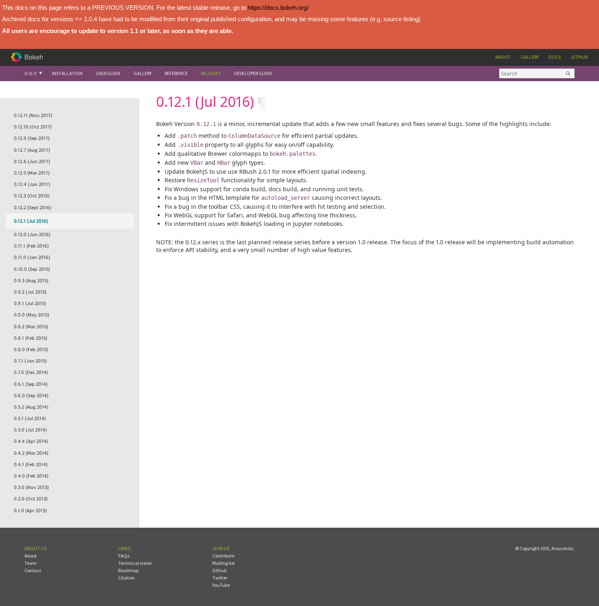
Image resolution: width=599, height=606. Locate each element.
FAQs (123, 556)
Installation (67, 73)
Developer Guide (253, 73)
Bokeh (33, 57)
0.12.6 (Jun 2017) (32, 161)
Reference (176, 73)
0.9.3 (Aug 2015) (31, 280)
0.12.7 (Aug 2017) (32, 150)
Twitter (219, 578)
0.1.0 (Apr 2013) (30, 510)
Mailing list (223, 563)
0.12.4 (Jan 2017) (32, 184)
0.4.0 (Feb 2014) (31, 476)
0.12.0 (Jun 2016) (32, 234)
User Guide (108, 73)
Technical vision (135, 563)
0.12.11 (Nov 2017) (33, 115)
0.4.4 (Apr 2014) (31, 441)
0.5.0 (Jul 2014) (30, 430)
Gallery (530, 57)
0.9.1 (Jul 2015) (30, 303)
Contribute (223, 556)
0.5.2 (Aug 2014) (31, 407)
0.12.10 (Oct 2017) (33, 127)
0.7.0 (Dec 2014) (31, 372)
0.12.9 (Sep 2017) (32, 138)
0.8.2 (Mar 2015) (31, 326)
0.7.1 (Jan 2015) (30, 361)
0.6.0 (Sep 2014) (31, 395)
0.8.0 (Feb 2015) (31, 349)
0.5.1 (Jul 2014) (30, 418)
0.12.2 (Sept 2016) (32, 207)
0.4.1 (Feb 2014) (31, 464)
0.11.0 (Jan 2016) (32, 257)
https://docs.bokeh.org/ (278, 7)
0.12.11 (30, 73)
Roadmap (128, 570)
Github (579, 57)
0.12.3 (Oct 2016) (32, 195)
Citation (126, 578)
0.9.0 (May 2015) (31, 315)
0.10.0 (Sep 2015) (32, 269)
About (503, 57)
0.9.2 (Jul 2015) (30, 292)
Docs (554, 57)
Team (30, 563)
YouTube (221, 585)
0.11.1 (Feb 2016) (31, 246)
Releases (211, 73)
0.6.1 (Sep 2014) (31, 384)
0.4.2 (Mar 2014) (31, 453)
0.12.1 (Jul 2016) (31, 221)
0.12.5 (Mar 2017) (32, 173)
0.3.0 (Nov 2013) (31, 487)
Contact (32, 570)
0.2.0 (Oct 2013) (31, 498)
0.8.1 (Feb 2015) (30, 338)
